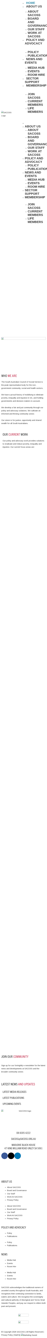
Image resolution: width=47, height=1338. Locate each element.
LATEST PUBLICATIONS (13, 1097)
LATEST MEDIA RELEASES (14, 1091)
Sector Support (32, 80)
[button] (32, 118)
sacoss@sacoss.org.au (23, 1138)
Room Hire (36, 74)
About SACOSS (34, 13)
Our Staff (36, 29)
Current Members (35, 102)
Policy (33, 52)
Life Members (35, 110)
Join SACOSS (34, 95)
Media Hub (36, 67)
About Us (34, 6)
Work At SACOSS (35, 34)
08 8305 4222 (23, 1132)
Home (30, 3)
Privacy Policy (13, 1200)
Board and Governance (17, 1190)
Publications (12, 1236)
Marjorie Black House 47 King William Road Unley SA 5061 (23, 1146)
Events (34, 71)
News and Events (33, 60)
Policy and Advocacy (35, 41)
